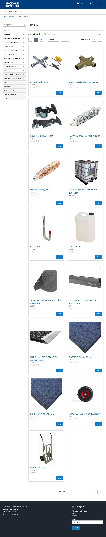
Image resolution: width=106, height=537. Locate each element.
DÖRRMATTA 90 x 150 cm (42, 414)
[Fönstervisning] (36, 40)
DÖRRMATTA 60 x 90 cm (80, 357)
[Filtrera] (100, 34)
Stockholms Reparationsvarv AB (15, 507)
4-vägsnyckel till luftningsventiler (84, 82)
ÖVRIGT (7, 98)
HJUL (6, 82)
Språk (74, 519)
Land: (73, 513)
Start (5, 11)
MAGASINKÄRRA (37, 467)
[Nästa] (94, 40)
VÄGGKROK (35, 246)
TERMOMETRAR (10, 94)
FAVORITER (8, 30)
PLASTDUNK (74, 246)
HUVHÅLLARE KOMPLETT (42, 136)
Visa (59, 93)
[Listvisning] (30, 40)
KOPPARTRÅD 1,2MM (40, 189)
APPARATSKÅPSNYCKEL (41, 82)
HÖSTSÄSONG (9, 90)
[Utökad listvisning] (41, 40)
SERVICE (7, 86)
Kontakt (18, 11)
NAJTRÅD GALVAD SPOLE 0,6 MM (84, 136)
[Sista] (100, 40)
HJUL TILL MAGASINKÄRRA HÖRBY (85, 414)
